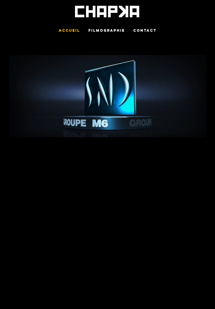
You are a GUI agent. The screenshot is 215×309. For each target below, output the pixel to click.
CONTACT (145, 30)
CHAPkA (108, 12)
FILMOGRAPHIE (106, 30)
